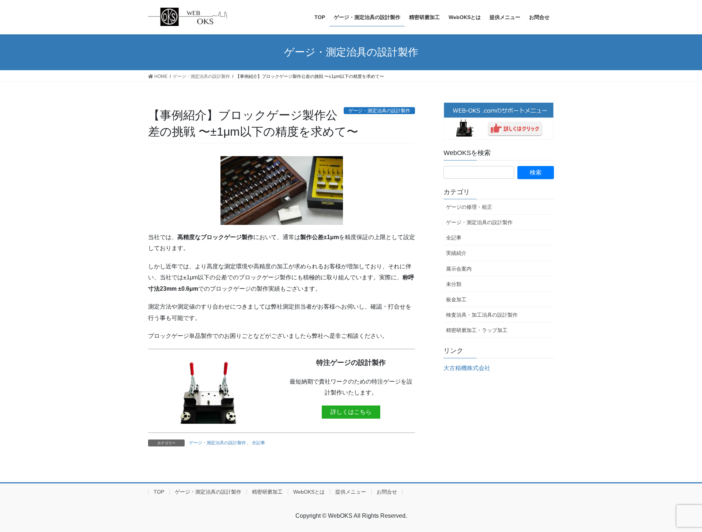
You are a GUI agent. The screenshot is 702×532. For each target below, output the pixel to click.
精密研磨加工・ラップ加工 (476, 330)
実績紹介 (456, 253)
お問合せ (387, 492)
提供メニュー (350, 492)
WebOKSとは (309, 492)
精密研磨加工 (267, 492)
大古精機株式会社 (467, 368)
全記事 (258, 442)
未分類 (453, 284)
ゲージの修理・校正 (469, 207)
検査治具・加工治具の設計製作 (482, 315)
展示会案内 (459, 269)
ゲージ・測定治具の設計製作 (217, 442)
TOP (159, 492)
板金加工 (456, 299)
